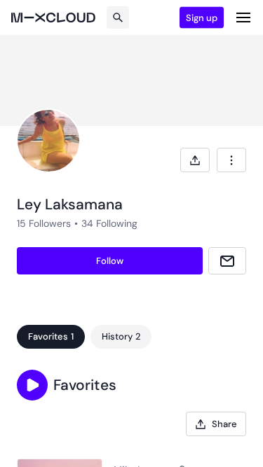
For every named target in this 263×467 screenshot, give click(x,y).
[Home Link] (53, 17)
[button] (32, 385)
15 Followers (44, 223)
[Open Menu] (243, 17)
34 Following (109, 223)
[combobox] (231, 160)
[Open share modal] (195, 160)
